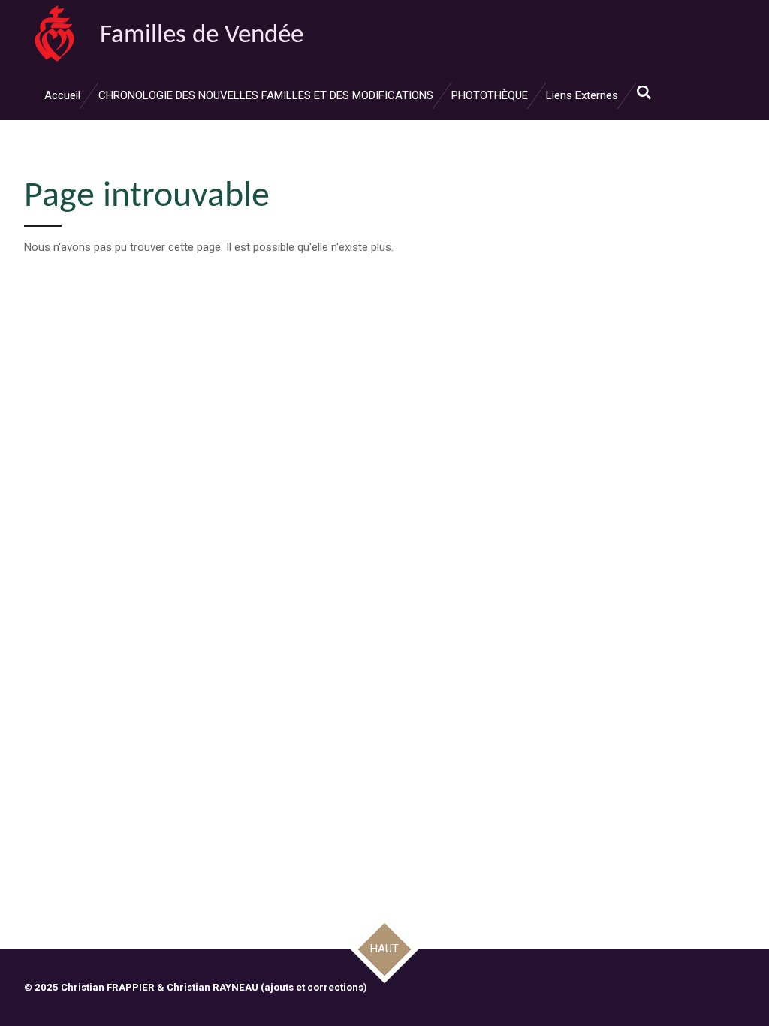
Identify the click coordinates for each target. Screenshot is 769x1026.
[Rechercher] (644, 93)
